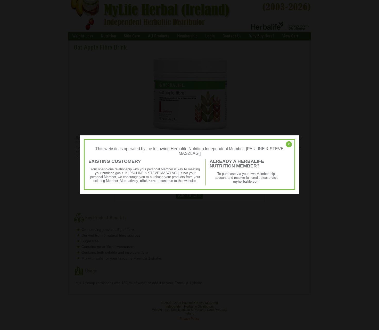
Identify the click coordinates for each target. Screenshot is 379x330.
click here (147, 181)
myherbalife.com (246, 181)
